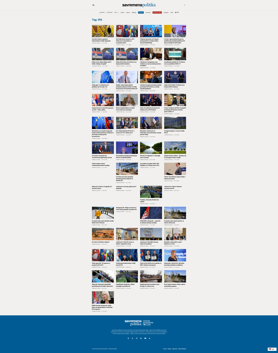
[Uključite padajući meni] (118, 12)
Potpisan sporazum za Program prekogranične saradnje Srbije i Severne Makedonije (149, 40)
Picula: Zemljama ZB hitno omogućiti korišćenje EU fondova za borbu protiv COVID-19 (175, 109)
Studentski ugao (157, 12)
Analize (122, 12)
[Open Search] (184, 5)
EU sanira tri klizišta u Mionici (100, 242)
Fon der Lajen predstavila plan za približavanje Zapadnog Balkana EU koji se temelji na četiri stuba (174, 40)
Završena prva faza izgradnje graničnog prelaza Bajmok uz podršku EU (124, 178)
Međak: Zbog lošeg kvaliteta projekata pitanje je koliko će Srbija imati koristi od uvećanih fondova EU (126, 86)
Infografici (166, 12)
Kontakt (169, 348)
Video (171, 12)
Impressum (174, 348)
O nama (165, 348)
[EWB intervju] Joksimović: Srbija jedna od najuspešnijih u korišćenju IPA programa (102, 307)
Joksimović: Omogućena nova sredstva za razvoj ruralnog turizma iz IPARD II (150, 63)
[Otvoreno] (93, 5)
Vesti (115, 12)
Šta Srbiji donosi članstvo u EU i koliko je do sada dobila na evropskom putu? (125, 40)
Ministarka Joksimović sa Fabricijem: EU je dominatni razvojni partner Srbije (150, 132)
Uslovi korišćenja (182, 348)
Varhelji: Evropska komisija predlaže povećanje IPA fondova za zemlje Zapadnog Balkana (151, 86)
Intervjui (128, 12)
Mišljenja (134, 12)
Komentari (148, 12)
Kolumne (141, 12)
